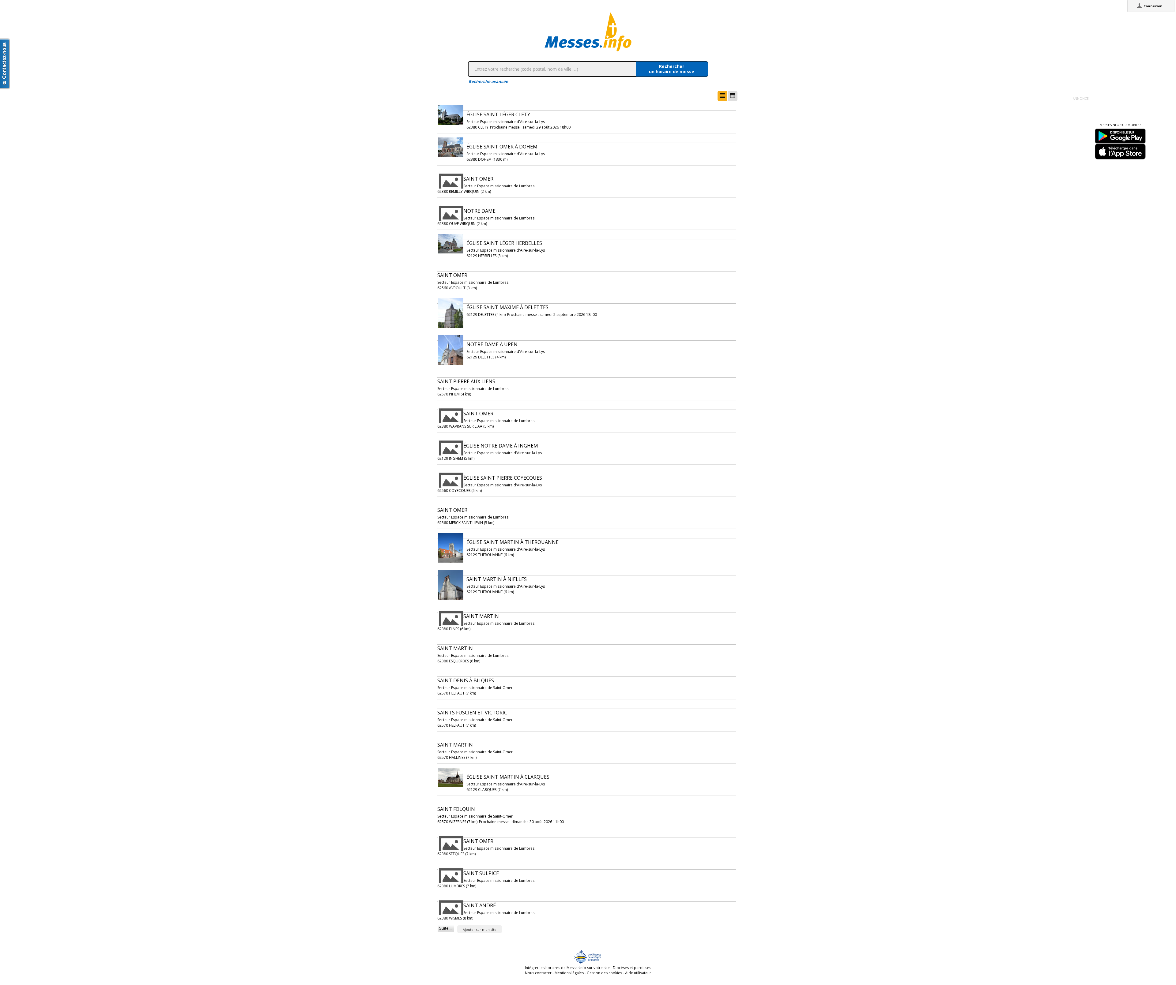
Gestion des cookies (604, 973)
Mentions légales (569, 973)
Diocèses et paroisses (632, 967)
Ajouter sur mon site (479, 929)
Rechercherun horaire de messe (671, 68)
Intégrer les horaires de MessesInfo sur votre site (567, 967)
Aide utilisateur (638, 973)
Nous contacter (538, 973)
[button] (722, 96)
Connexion (1153, 6)
